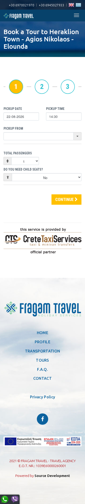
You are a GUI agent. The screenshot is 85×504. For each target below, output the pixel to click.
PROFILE (42, 342)
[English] (71, 5)
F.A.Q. (42, 369)
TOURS (42, 360)
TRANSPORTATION (42, 351)
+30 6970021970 (21, 5)
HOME (42, 333)
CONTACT (42, 378)
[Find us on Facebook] (42, 419)
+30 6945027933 (51, 5)
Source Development (52, 476)
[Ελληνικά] (78, 5)
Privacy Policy (42, 397)
